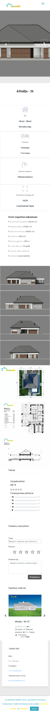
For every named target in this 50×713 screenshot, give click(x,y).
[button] (5, 615)
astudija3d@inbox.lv (16, 680)
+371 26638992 (14, 671)
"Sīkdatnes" (24, 708)
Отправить (35, 577)
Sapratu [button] (34, 709)
